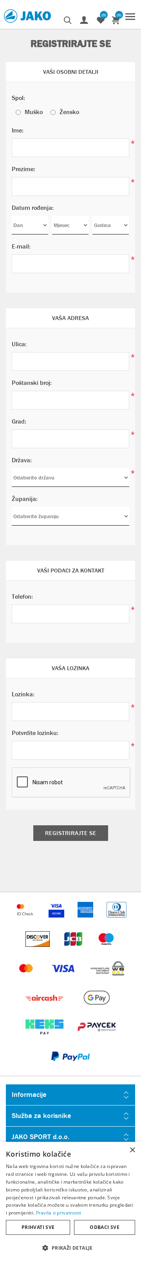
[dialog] (70, 1201)
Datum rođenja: (33, 208)
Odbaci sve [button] (104, 1227)
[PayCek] (96, 1038)
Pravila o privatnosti (58, 1212)
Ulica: (19, 344)
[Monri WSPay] (107, 980)
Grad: (19, 421)
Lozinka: (23, 694)
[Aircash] (45, 1009)
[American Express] (86, 921)
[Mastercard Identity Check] (26, 921)
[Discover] (38, 950)
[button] (70, 1247)
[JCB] (74, 950)
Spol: (18, 98)
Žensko (69, 112)
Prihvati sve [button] (38, 1227)
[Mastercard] (27, 980)
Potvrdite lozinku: (35, 733)
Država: (22, 460)
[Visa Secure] (57, 921)
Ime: (18, 130)
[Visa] (64, 980)
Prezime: (23, 169)
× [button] (132, 1150)
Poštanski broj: (32, 383)
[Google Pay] (96, 1009)
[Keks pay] (45, 1038)
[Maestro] (106, 950)
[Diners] (116, 921)
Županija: (25, 499)
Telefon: (22, 596)
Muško (34, 112)
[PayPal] (70, 1068)
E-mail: (21, 246)
